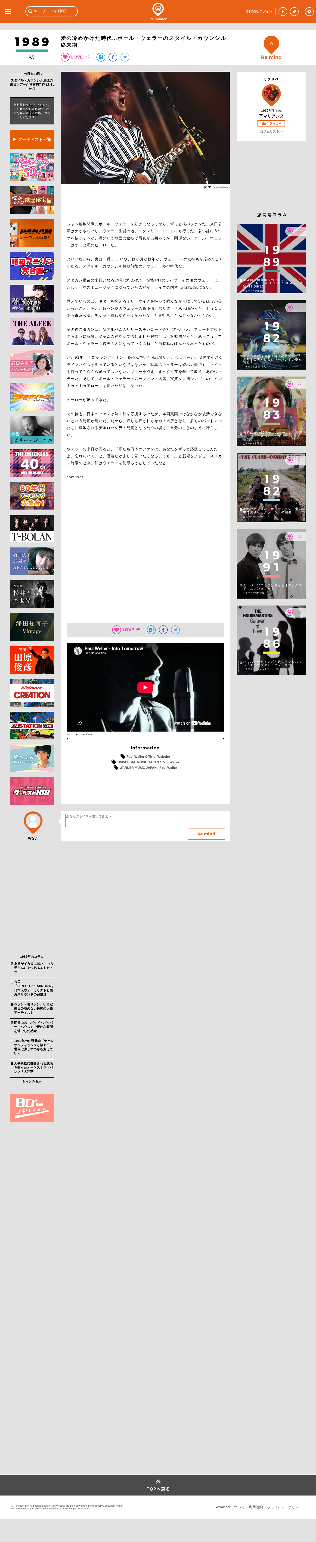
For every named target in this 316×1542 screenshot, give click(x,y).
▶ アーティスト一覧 (32, 139)
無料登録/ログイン (258, 11)
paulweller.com (222, 187)
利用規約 (256, 1507)
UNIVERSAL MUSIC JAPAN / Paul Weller (148, 762)
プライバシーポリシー (284, 1507)
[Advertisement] (32, 881)
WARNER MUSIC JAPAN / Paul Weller (148, 767)
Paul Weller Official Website (148, 756)
